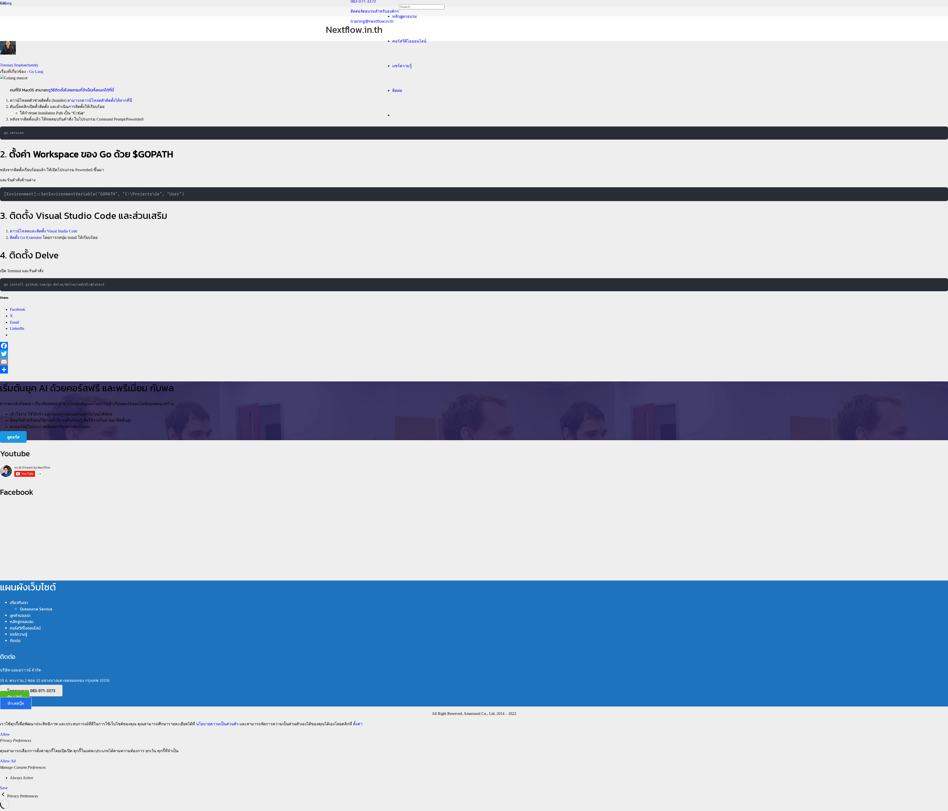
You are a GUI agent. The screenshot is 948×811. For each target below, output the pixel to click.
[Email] (474, 362)
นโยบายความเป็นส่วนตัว (217, 724)
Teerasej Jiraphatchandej (19, 65)
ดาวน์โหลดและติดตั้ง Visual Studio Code (43, 231)
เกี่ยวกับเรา (19, 602)
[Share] (474, 370)
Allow (5, 734)
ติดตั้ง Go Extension (26, 237)
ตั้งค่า (357, 724)
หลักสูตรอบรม (22, 621)
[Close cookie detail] (3, 796)
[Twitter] (474, 354)
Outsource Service (36, 609)
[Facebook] (474, 346)
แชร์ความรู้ (18, 634)
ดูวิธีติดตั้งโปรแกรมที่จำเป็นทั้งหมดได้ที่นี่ (81, 90)
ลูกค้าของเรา (20, 615)
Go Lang (36, 71)
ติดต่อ (15, 641)
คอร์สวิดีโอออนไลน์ (25, 628)
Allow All (8, 761)
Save (4, 788)
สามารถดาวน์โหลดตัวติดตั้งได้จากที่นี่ (99, 100)
